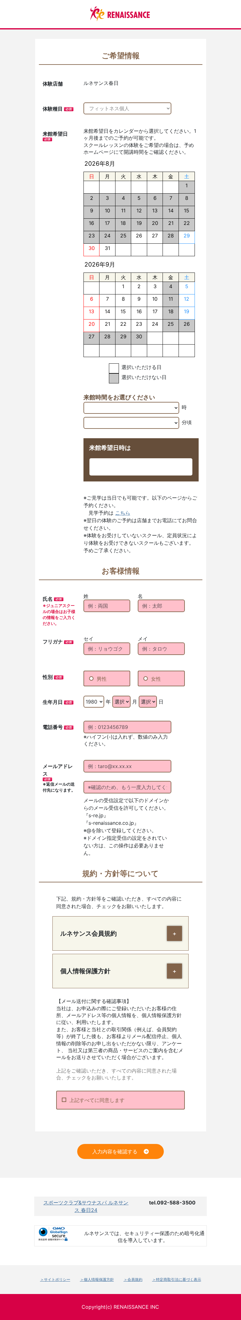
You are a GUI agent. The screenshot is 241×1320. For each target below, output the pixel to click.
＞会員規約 (133, 1279)
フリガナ (53, 641)
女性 (156, 678)
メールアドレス (58, 770)
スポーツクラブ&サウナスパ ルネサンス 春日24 (85, 1206)
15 (123, 311)
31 (107, 248)
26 (139, 235)
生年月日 (53, 702)
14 (107, 311)
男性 (102, 678)
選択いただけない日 (144, 377)
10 (155, 299)
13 (91, 311)
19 (186, 311)
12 (186, 299)
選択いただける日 (141, 367)
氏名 (48, 599)
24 (155, 324)
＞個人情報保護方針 (97, 1279)
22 (123, 324)
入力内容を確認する (114, 1151)
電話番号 (53, 727)
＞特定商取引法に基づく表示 (176, 1279)
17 (155, 311)
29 (187, 235)
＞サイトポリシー (55, 1279)
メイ (143, 639)
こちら (122, 513)
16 (139, 311)
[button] (174, 933)
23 (139, 324)
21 (107, 324)
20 (91, 324)
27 (155, 235)
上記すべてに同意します (97, 1100)
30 (91, 248)
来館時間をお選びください (119, 397)
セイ (88, 639)
